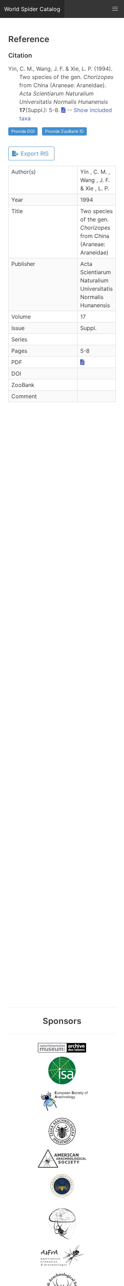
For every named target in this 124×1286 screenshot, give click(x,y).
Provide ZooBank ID (64, 131)
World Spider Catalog (32, 9)
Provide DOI (22, 131)
